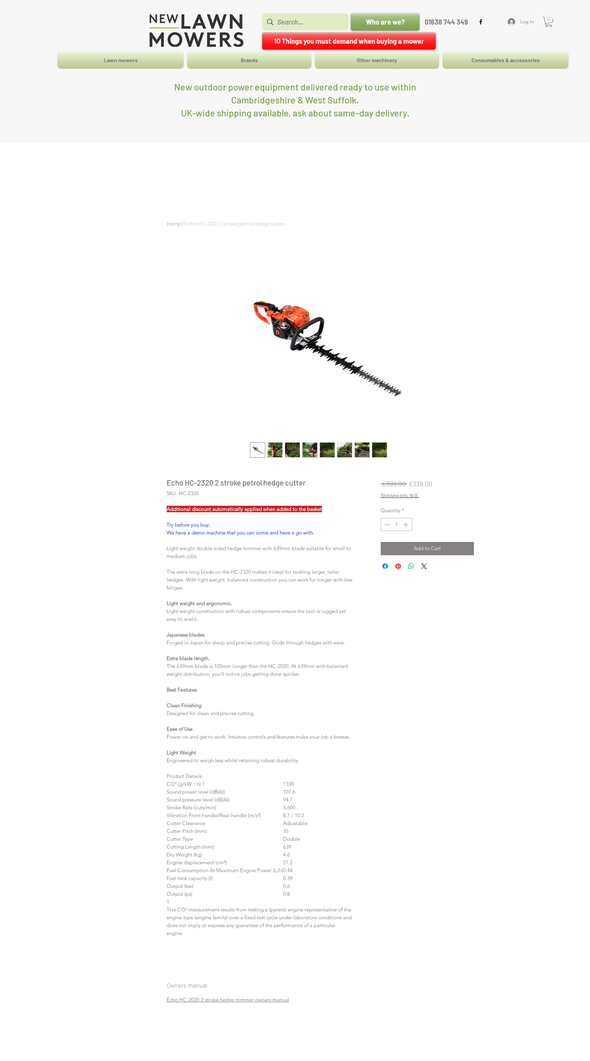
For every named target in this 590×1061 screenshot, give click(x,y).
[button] (549, 22)
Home (174, 223)
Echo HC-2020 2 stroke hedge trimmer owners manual (228, 999)
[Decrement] (386, 524)
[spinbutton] (396, 524)
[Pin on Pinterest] (398, 566)
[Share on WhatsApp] (411, 566)
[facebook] (480, 21)
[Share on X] (424, 566)
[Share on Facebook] (385, 566)
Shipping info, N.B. (400, 495)
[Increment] (406, 524)
